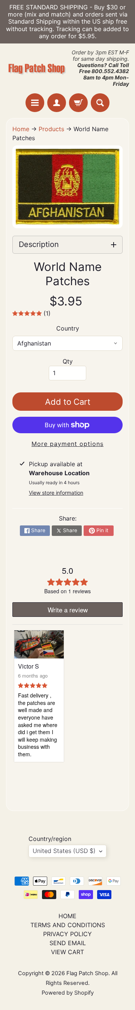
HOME (67, 916)
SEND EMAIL (68, 943)
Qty (68, 361)
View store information (56, 492)
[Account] (56, 102)
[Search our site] (100, 102)
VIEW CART (67, 952)
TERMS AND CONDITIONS (67, 925)
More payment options (68, 443)
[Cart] (78, 102)
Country (67, 328)
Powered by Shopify (68, 992)
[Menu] (35, 102)
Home (20, 129)
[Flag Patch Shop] (37, 68)
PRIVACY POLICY (67, 934)
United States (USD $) (64, 850)
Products (51, 129)
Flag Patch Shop (87, 973)
